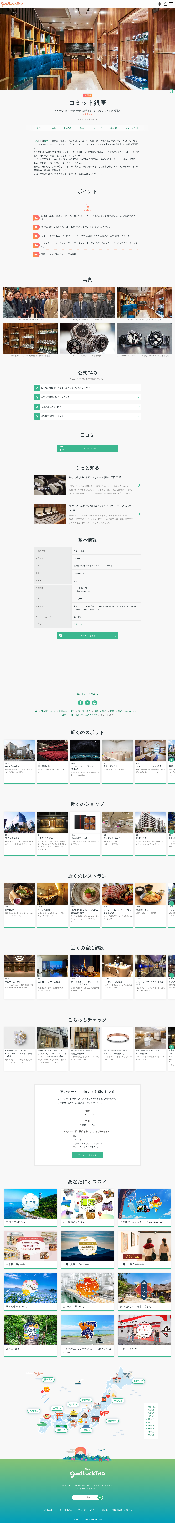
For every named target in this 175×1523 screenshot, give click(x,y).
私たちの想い (49, 1510)
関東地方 (63, 711)
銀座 (46, 141)
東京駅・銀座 (84, 711)
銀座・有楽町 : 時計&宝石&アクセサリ (79, 715)
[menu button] (171, 4)
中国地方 (57, 1408)
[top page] (36, 711)
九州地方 (34, 1411)
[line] (94, 702)
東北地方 (118, 1401)
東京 (36, 141)
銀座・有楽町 (100, 711)
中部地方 (86, 1430)
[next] (171, 760)
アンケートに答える (87, 1155)
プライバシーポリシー (86, 1510)
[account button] (165, 4)
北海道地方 (138, 1381)
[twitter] (87, 702)
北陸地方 (86, 1400)
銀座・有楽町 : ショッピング (123, 711)
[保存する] (171, 91)
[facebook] (80, 702)
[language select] (159, 4)
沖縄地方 (48, 1379)
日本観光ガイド (48, 711)
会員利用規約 (66, 1510)
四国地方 (61, 1430)
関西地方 (73, 1404)
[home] (12, 4)
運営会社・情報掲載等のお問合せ (117, 1510)
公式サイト (78, 624)
